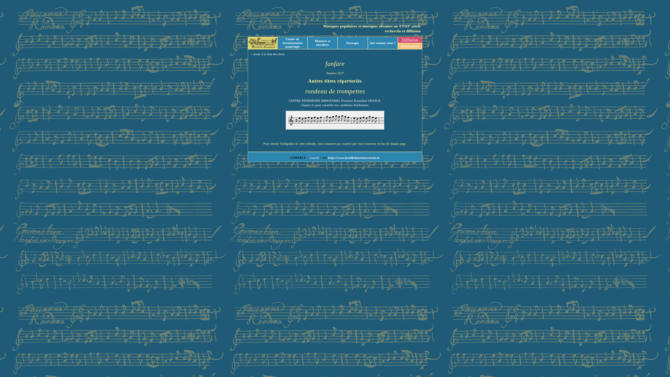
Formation (410, 46)
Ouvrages (352, 43)
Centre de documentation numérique (292, 42)
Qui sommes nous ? (383, 43)
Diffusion (410, 40)
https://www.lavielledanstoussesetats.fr (353, 158)
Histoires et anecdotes (322, 43)
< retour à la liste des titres (267, 54)
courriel (314, 158)
